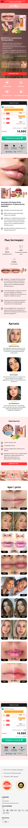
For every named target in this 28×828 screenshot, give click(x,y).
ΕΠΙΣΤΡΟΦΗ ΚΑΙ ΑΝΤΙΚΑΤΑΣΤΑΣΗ (10, 803)
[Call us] (8, 822)
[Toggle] (2, 769)
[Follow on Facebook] (3, 822)
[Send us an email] (6, 822)
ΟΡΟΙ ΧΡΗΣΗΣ (5, 801)
